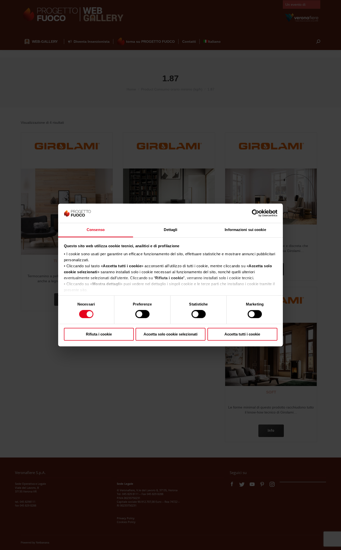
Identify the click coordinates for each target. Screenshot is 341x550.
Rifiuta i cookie (99, 334)
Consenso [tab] (96, 230)
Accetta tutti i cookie (242, 334)
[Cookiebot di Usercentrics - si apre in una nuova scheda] (255, 213)
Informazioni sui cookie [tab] (245, 230)
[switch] (142, 314)
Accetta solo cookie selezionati (170, 334)
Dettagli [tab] (170, 230)
